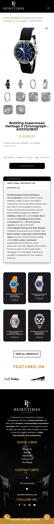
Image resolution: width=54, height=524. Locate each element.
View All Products (27, 354)
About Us (27, 449)
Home (6, 18)
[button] (46, 28)
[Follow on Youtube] (35, 505)
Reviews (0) (13, 188)
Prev (4, 379)
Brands (27, 452)
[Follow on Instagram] (30, 505)
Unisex (47, 157)
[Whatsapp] (47, 517)
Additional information (21, 183)
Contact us (27, 459)
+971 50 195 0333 (27, 483)
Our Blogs (27, 462)
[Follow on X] (24, 505)
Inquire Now (27, 166)
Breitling (15, 18)
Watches (27, 456)
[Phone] (7, 517)
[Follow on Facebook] (19, 505)
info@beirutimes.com (27, 494)
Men (42, 157)
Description (14, 179)
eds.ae (31, 522)
